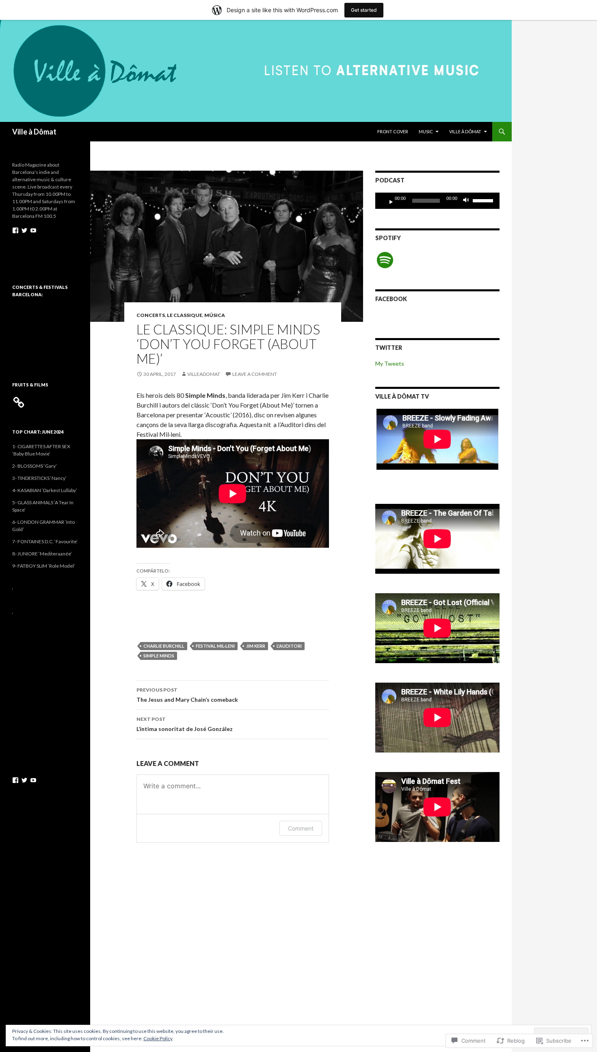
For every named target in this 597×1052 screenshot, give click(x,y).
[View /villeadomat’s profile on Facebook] (15, 230)
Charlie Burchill (163, 646)
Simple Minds (158, 655)
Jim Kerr (255, 646)
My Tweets (389, 363)
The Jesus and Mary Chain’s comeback (187, 695)
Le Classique (184, 315)
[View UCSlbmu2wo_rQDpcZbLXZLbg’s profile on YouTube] (33, 230)
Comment (301, 828)
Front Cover (392, 131)
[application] (437, 201)
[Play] (388, 201)
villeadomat (203, 374)
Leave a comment (254, 374)
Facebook (391, 298)
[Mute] (468, 201)
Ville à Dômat (34, 131)
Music (426, 131)
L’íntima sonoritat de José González (184, 724)
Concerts (150, 315)
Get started (364, 10)
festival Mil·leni (215, 646)
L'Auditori (289, 646)
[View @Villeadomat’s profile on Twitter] (24, 230)
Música (214, 315)
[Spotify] (385, 260)
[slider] (484, 200)
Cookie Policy (158, 1038)
